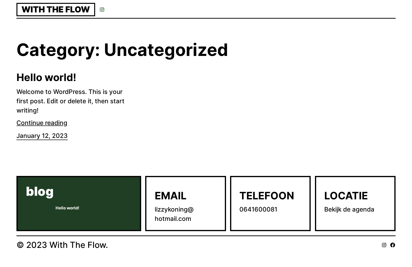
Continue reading (41, 122)
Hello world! (46, 77)
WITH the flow (55, 9)
